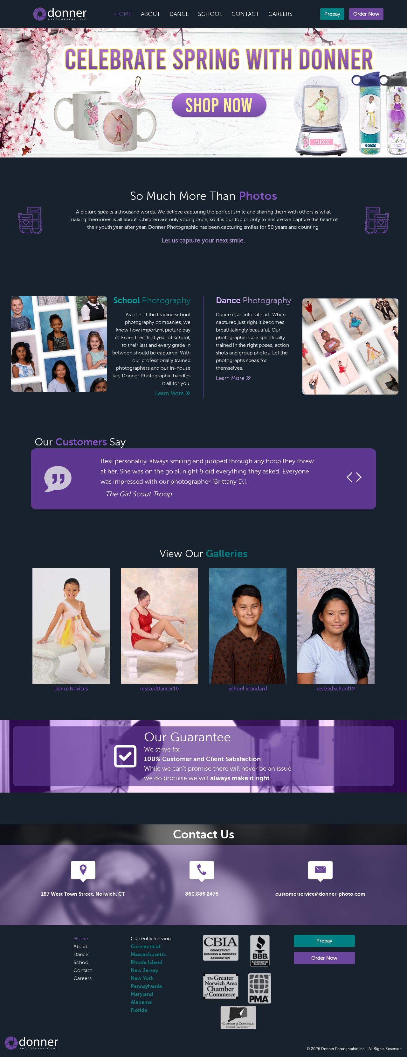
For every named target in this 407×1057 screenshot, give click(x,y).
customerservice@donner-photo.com (320, 894)
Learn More (170, 393)
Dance (179, 14)
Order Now (366, 14)
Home (123, 14)
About (150, 14)
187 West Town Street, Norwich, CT (83, 894)
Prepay (332, 14)
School (210, 14)
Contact (245, 14)
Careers (280, 14)
